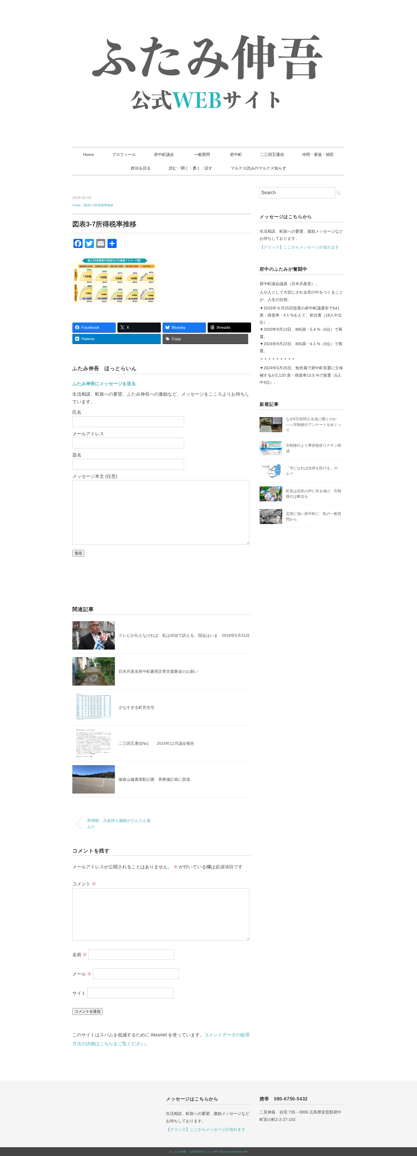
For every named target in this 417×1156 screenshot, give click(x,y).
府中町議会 (164, 154)
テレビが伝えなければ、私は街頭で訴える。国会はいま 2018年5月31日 (184, 635)
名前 (79, 954)
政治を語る (141, 168)
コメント (84, 883)
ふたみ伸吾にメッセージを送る (104, 383)
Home (88, 154)
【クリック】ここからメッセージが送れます (299, 247)
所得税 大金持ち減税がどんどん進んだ (119, 823)
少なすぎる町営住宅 (136, 707)
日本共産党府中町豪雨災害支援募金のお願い (158, 671)
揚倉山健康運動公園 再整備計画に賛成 (154, 779)
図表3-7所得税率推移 (98, 205)
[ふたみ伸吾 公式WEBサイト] (208, 21)
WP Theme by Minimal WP (230, 1151)
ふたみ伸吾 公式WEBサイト (191, 1151)
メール (82, 974)
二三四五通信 (272, 154)
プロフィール (124, 154)
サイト (79, 993)
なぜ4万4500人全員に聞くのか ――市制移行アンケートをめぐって (313, 424)
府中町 (236, 154)
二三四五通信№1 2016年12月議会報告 (156, 743)
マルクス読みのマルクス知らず (258, 168)
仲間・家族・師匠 (318, 154)
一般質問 (204, 154)
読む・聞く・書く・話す (190, 168)
